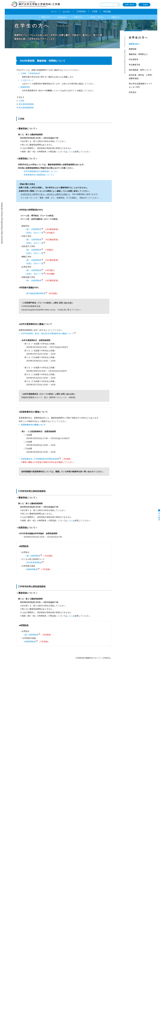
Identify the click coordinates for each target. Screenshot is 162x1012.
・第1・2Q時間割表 (32, 229)
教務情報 (132, 49)
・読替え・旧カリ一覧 (33, 233)
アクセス (159, 515)
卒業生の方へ (78, 17)
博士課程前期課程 (26, 104)
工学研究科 (81, 12)
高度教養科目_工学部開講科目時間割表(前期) (40, 459)
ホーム (54, 12)
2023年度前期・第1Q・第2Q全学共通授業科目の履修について (47, 334)
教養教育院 (25, 87)
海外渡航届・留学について (140, 70)
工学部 (94, 12)
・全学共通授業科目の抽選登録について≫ (40, 171)
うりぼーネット (27, 80)
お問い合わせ (129, 4)
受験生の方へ (46, 17)
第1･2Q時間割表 (33, 556)
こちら (70, 152)
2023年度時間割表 (34, 562)
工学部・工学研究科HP (30, 73)
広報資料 (159, 508)
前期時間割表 (32, 569)
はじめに (66, 12)
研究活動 (107, 12)
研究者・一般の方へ (97, 17)
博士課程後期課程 (26, 108)
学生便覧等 (133, 59)
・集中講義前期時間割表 (34, 293)
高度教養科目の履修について (33, 425)
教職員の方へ (116, 17)
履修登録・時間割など (138, 54)
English (145, 4)
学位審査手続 (134, 65)
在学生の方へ (62, 17)
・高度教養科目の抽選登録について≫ (38, 175)
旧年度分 (132, 92)
